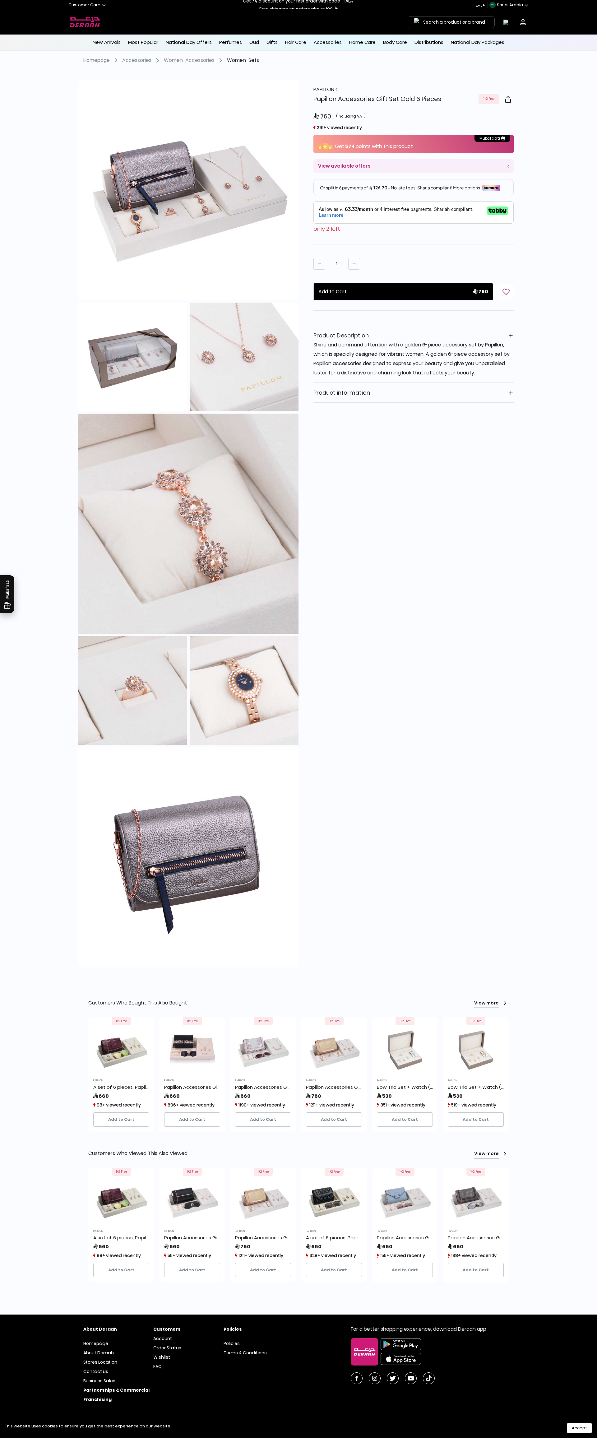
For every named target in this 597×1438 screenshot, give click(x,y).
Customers (167, 1329)
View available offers (344, 166)
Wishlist (161, 1357)
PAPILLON (324, 89)
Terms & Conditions (245, 1353)
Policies (232, 1343)
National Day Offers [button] (189, 42)
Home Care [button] (362, 42)
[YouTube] (411, 1378)
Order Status (167, 1348)
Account (162, 1338)
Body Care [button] (395, 42)
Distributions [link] (428, 42)
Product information (341, 393)
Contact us (95, 1371)
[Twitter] (393, 1378)
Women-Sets (243, 60)
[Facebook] (357, 1378)
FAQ (157, 1366)
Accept (579, 1428)
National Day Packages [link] (477, 42)
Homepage (96, 60)
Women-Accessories (189, 60)
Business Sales (99, 1381)
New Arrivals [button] (107, 42)
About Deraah (98, 1353)
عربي (481, 5)
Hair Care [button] (295, 42)
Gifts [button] (272, 42)
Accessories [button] (328, 42)
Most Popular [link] (143, 42)
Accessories (136, 60)
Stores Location (100, 1362)
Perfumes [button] (230, 42)
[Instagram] (375, 1378)
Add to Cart (121, 1119)
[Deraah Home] (85, 22)
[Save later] (506, 291)
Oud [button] (254, 42)
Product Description (341, 335)
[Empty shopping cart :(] (507, 22)
